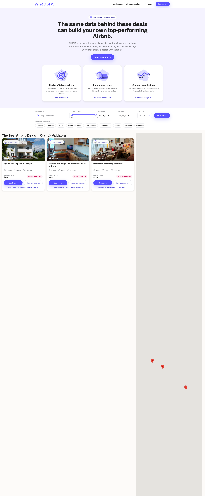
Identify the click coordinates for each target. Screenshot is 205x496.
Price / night (77, 111)
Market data (118, 4)
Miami (79, 125)
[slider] (72, 115)
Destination (40, 111)
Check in (101, 111)
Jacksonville (105, 125)
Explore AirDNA (102, 57)
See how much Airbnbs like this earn (23, 188)
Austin (70, 125)
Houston (51, 125)
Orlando (40, 125)
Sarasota (128, 125)
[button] (185, 387)
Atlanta (117, 125)
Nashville (140, 125)
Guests (140, 111)
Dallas (60, 125)
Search (162, 115)
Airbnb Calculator (133, 4)
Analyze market (33, 183)
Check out (122, 111)
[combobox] (39, 115)
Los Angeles (91, 125)
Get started (163, 4)
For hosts (148, 4)
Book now (13, 183)
